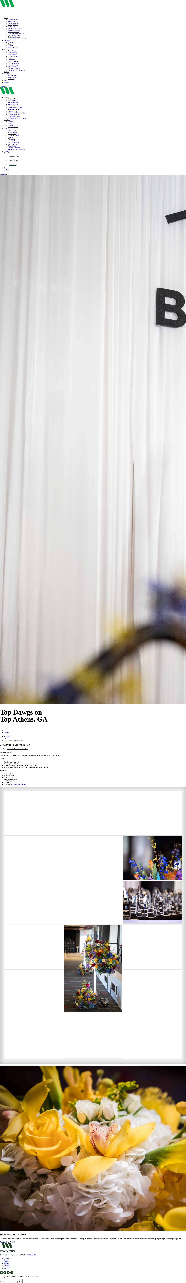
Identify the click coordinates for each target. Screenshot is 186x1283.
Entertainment (12, 54)
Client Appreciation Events (16, 33)
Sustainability (12, 77)
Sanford (9, 749)
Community (11, 79)
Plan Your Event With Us (7, 1242)
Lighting (10, 58)
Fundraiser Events (13, 32)
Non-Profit (7, 736)
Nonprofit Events (13, 23)
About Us (7, 73)
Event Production (13, 61)
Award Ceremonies (14, 30)
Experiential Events (14, 37)
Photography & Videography (16, 70)
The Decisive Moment (19, 784)
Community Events (14, 35)
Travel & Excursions (14, 68)
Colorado (10, 46)
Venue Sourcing (13, 65)
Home (6, 728)
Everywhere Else (13, 47)
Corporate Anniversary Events (17, 39)
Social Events (12, 21)
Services (6, 49)
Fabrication (11, 59)
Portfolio (6, 72)
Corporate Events (13, 19)
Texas (9, 44)
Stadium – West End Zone (20, 749)
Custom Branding (13, 56)
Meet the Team (12, 75)
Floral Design (12, 66)
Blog (5, 80)
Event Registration (13, 63)
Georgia (10, 42)
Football (6, 82)
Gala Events (11, 26)
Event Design (12, 51)
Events (6, 18)
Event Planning (12, 53)
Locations (7, 40)
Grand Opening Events (15, 28)
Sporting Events (13, 25)
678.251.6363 (31, 1255)
